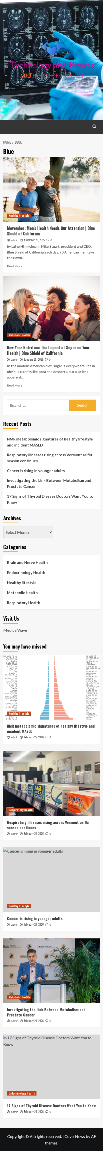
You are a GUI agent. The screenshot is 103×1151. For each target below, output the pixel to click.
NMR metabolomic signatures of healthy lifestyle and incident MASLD (50, 442)
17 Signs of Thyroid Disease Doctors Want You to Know (50, 499)
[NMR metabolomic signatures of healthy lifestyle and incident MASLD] (51, 687)
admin (14, 240)
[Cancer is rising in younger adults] (51, 879)
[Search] (94, 126)
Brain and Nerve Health (27, 562)
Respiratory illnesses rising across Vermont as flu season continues (49, 458)
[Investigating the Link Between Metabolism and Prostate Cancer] (51, 970)
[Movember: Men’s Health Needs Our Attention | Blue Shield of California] (51, 189)
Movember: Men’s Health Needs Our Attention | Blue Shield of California (51, 231)
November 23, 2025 (34, 240)
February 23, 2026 (34, 1112)
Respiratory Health (23, 602)
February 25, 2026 (34, 737)
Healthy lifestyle (18, 216)
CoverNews (74, 1136)
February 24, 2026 (34, 834)
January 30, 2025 (33, 359)
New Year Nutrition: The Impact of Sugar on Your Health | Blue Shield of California (48, 350)
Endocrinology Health (26, 572)
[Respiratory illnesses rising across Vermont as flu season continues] (51, 783)
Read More (14, 266)
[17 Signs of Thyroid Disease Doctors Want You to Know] (51, 1067)
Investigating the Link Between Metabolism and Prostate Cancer (49, 483)
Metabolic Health (19, 335)
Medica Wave (15, 630)
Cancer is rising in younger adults (36, 470)
